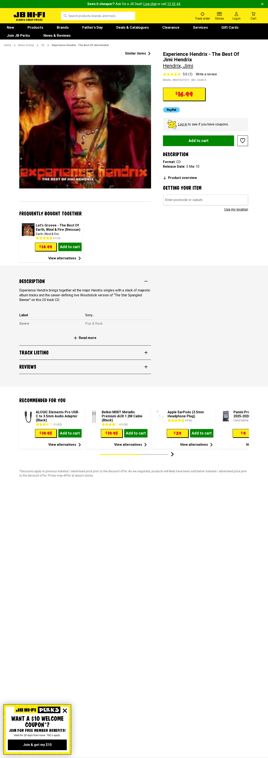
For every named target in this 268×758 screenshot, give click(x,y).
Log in (182, 124)
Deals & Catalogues (132, 27)
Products (35, 27)
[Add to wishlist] (242, 140)
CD (42, 45)
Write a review (206, 74)
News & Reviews (57, 35)
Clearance (170, 27)
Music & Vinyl (26, 45)
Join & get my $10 (37, 745)
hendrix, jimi (178, 66)
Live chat (150, 4)
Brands (63, 27)
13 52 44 (173, 4)
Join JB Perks (18, 35)
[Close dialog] (65, 710)
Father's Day (92, 27)
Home (7, 45)
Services (200, 27)
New (10, 27)
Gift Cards (230, 27)
